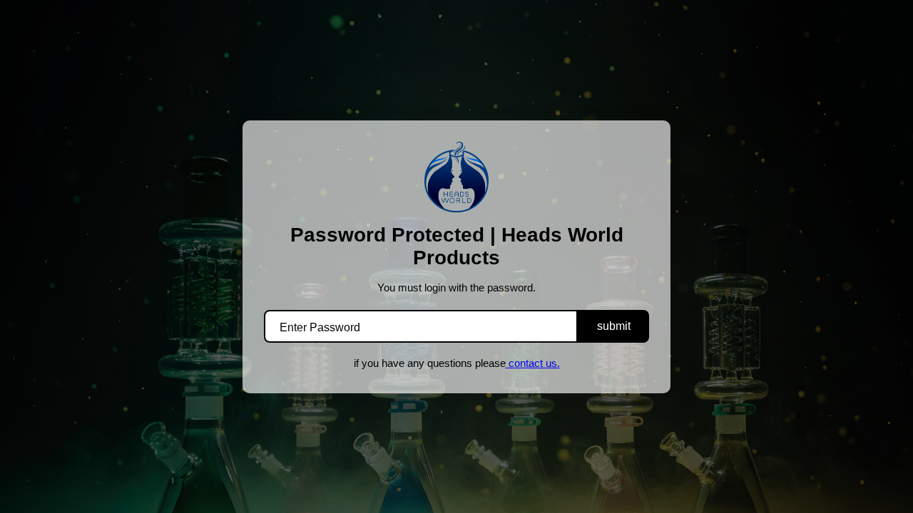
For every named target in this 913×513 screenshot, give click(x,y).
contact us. (533, 363)
